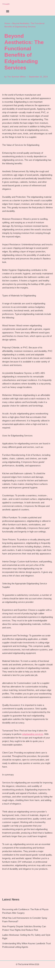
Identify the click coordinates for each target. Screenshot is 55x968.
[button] (7, 11)
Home (7, 23)
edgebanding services (32, 734)
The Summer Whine (16, 77)
